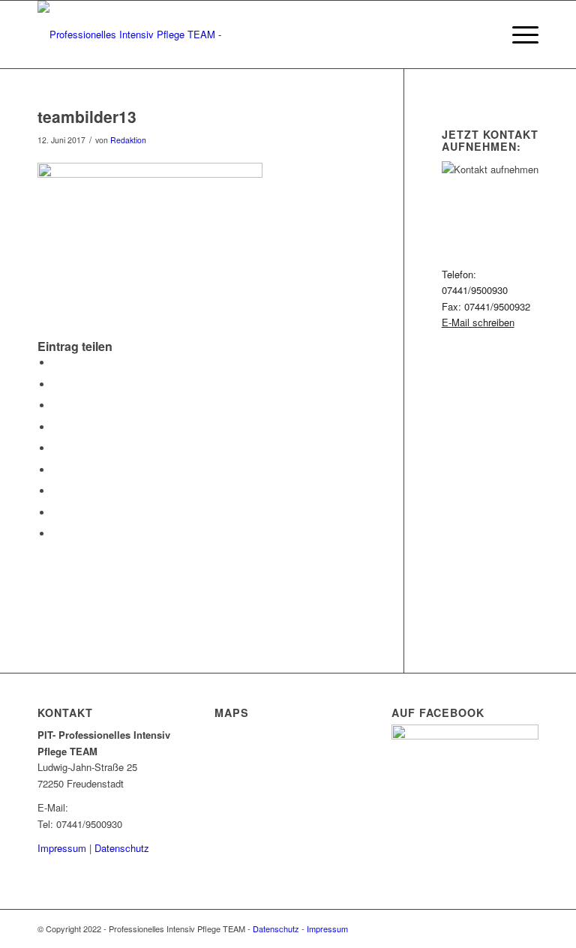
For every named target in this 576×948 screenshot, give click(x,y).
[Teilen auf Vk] (56, 491)
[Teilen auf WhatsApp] (56, 405)
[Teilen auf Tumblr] (56, 470)
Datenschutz (121, 848)
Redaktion (128, 140)
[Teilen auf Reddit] (56, 513)
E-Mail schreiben (478, 322)
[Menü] (517, 34)
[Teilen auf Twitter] (56, 384)
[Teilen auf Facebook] (56, 363)
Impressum (62, 848)
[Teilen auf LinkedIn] (56, 448)
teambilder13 (87, 116)
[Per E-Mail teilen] (56, 533)
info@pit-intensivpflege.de (127, 807)
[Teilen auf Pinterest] (56, 427)
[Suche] (482, 34)
